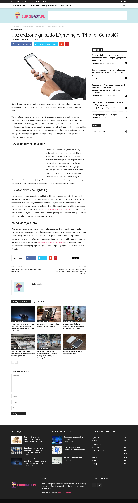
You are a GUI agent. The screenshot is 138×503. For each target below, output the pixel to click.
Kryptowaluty (96, 438)
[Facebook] (121, 1)
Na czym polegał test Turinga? (104, 115)
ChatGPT (95, 441)
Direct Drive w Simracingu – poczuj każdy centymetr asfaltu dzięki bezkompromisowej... (35, 461)
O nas (31, 1)
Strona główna (20, 6)
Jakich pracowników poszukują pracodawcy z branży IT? (27, 270)
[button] (124, 5)
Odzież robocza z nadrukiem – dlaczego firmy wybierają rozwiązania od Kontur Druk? (108, 72)
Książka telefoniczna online (73, 458)
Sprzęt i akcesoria (49, 6)
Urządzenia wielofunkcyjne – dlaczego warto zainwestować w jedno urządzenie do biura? (73, 326)
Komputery (34, 6)
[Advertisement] (87, 15)
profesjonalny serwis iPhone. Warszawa (58, 209)
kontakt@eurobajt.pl (64, 493)
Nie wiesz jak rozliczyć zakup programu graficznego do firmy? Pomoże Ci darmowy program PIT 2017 (71, 271)
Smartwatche (96, 444)
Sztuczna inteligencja (99, 451)
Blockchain (95, 447)
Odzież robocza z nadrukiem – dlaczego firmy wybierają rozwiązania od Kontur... (35, 450)
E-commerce (96, 454)
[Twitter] (125, 1)
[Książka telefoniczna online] (57, 460)
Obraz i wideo (66, 6)
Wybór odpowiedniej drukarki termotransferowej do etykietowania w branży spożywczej (23, 354)
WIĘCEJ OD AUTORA (39, 302)
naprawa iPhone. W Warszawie (51, 242)
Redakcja (95, 117)
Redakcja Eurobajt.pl (22, 39)
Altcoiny (94, 463)
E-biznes (94, 457)
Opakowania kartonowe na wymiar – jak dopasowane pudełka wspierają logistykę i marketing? (109, 57)
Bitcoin (94, 460)
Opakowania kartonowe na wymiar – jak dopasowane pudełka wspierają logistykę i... (35, 439)
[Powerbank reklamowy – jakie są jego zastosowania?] (74, 342)
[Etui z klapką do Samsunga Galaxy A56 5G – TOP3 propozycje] (49, 314)
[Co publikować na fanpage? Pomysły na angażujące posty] (57, 450)
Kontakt (44, 1)
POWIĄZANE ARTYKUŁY (21, 302)
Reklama (37, 1)
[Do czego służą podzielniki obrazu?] (57, 440)
